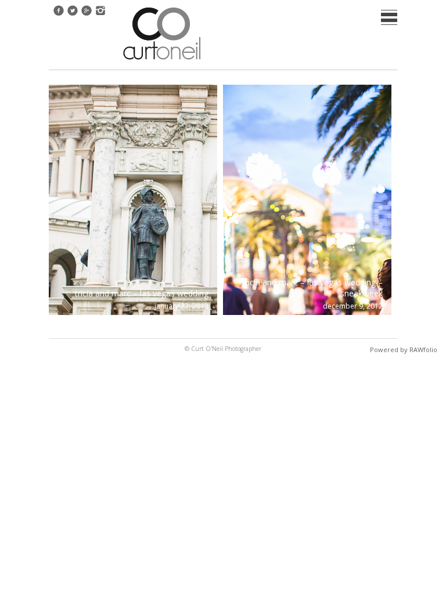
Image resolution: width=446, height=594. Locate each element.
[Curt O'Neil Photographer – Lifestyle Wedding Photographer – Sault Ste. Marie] (162, 61)
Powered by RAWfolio (403, 349)
